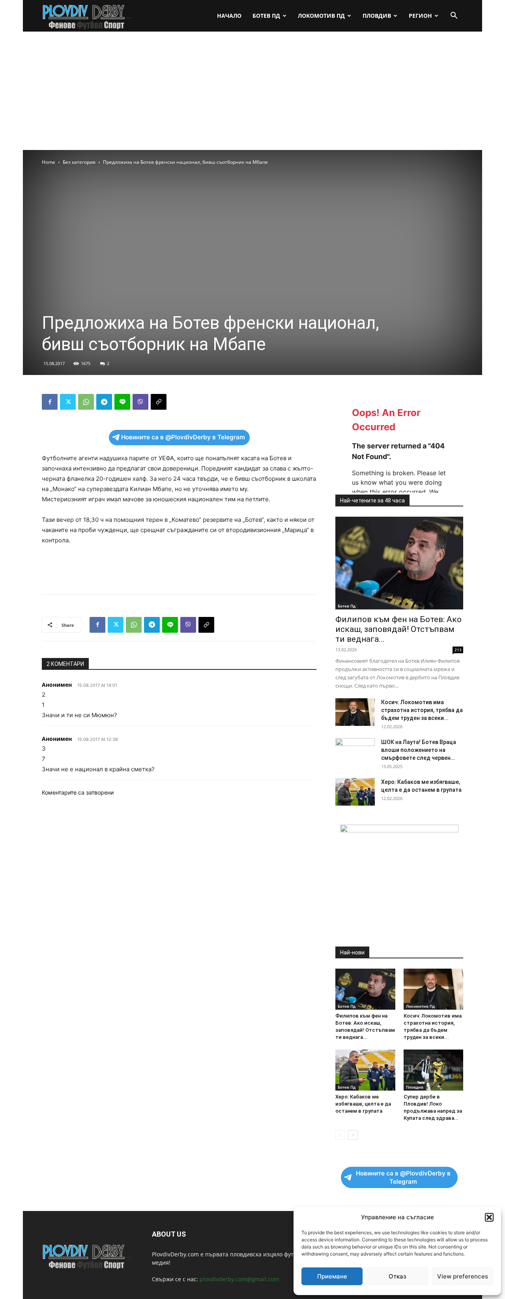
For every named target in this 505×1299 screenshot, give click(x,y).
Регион (420, 15)
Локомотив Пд (321, 15)
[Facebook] (50, 402)
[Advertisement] (252, 91)
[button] (489, 1217)
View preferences (462, 1276)
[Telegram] (104, 402)
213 (458, 649)
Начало (229, 15)
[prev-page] (340, 1135)
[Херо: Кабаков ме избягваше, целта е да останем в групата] (355, 792)
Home (48, 162)
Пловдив (377, 15)
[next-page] (353, 1135)
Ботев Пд (266, 15)
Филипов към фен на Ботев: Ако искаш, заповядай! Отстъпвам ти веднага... (398, 629)
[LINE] (122, 402)
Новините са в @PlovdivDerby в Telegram (183, 437)
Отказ (397, 1276)
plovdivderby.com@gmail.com (239, 1279)
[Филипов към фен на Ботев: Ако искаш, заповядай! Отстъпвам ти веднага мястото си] (399, 563)
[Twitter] (68, 402)
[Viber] (140, 402)
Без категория (79, 162)
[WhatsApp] (86, 402)
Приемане (332, 1276)
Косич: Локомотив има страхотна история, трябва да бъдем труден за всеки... (422, 710)
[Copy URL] (158, 402)
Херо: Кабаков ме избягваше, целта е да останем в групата (363, 1104)
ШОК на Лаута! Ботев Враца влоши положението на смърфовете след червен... (418, 750)
